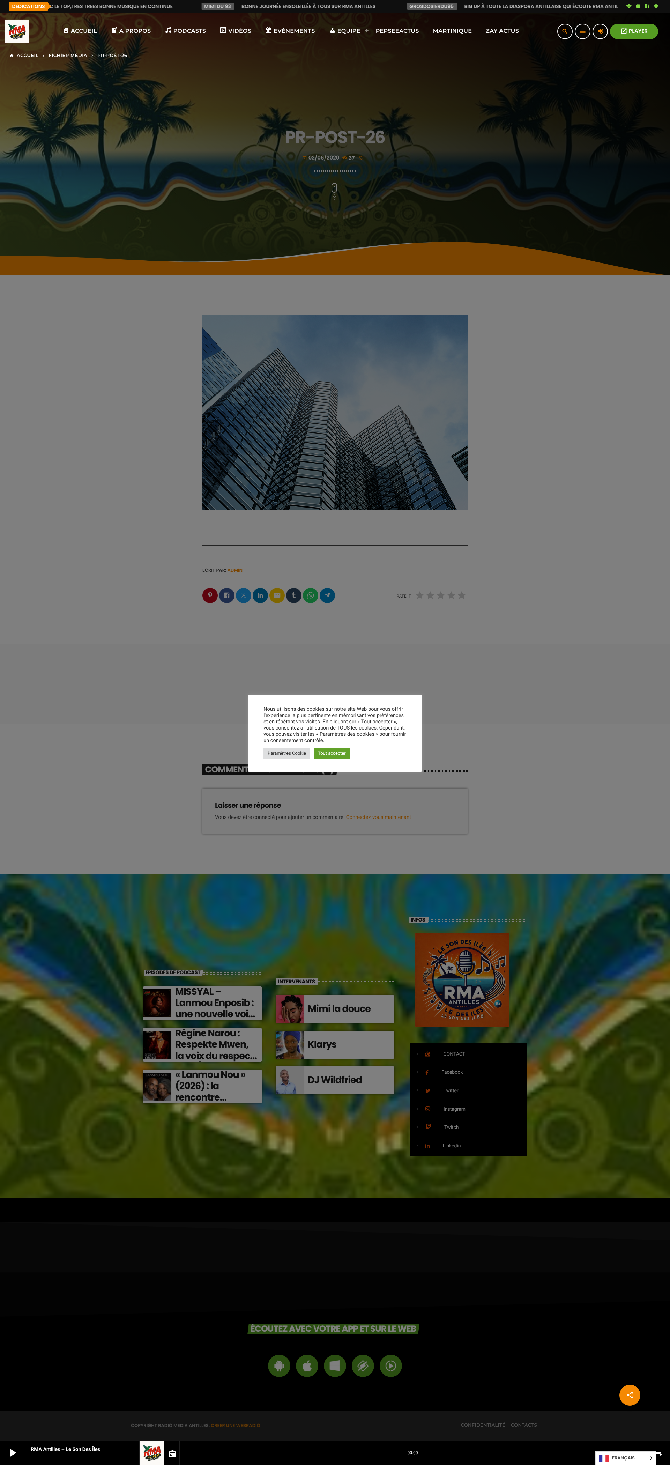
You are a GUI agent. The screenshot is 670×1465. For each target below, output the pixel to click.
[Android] (656, 6)
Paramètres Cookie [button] (287, 753)
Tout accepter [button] (332, 753)
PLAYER (634, 31)
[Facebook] (647, 6)
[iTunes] (638, 6)
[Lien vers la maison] (17, 31)
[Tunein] (629, 6)
